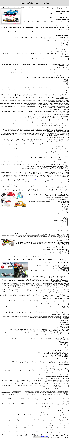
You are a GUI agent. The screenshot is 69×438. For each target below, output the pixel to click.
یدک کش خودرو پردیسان (39, 179)
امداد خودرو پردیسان (48, 179)
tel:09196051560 (42, 437)
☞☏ (40, 437)
